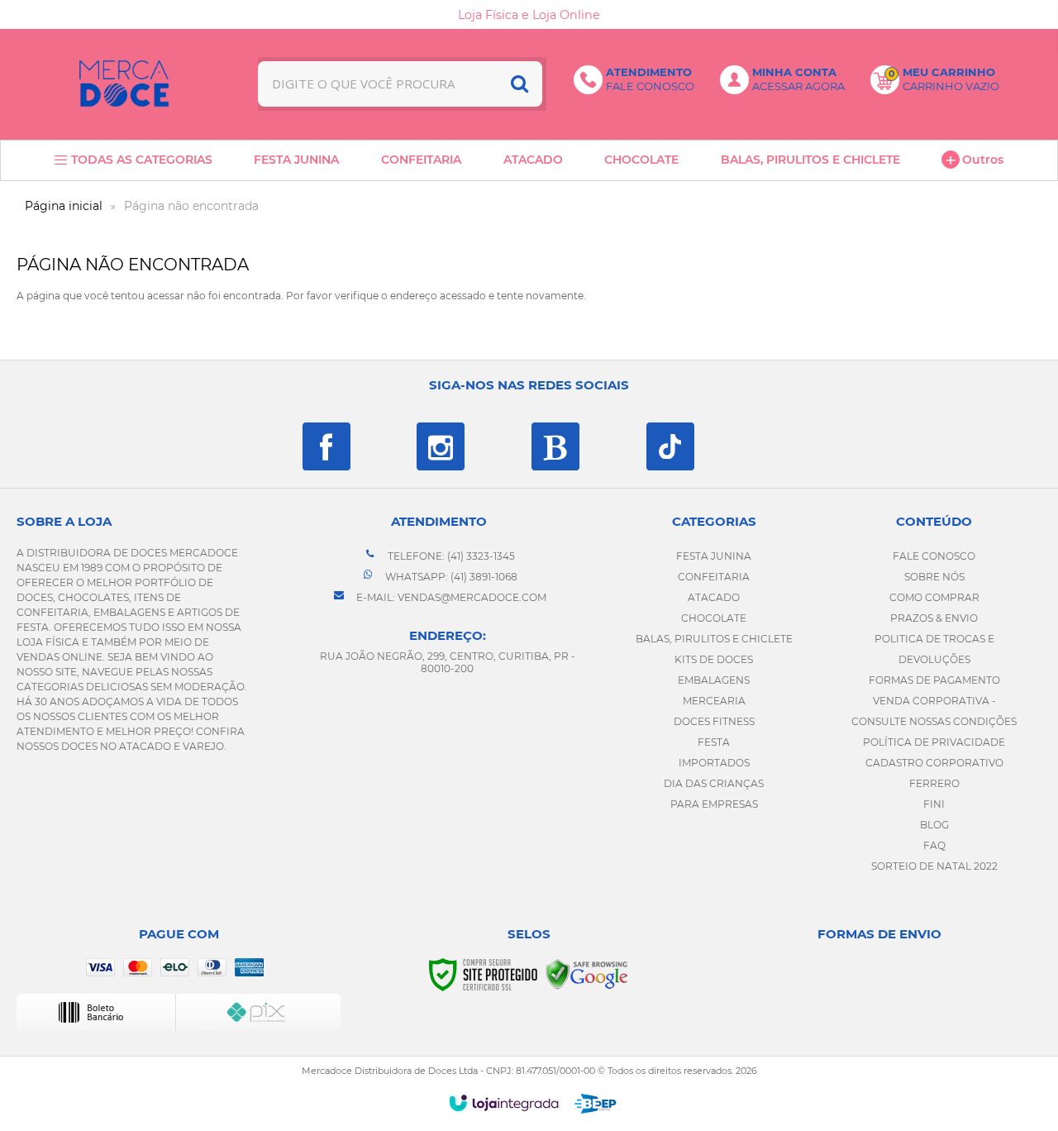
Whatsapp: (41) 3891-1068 (450, 576)
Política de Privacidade (934, 742)
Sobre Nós (934, 576)
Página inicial (63, 205)
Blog (934, 824)
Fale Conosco (934, 556)
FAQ (934, 845)
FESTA (714, 742)
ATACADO (714, 597)
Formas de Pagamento (934, 680)
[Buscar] (519, 84)
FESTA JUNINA (713, 556)
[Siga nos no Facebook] (326, 446)
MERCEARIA (714, 700)
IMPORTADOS (714, 762)
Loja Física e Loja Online (529, 14)
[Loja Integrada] (503, 1103)
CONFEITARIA (714, 576)
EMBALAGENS (714, 680)
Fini (934, 804)
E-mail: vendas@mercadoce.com (450, 597)
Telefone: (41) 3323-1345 (450, 556)
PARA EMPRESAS (714, 804)
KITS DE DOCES (713, 659)
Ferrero (934, 783)
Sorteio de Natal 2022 (934, 866)
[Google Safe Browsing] (587, 973)
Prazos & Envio (934, 618)
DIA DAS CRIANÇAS (714, 783)
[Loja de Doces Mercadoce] (124, 83)
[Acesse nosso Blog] (555, 446)
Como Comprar (934, 597)
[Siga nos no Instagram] (440, 446)
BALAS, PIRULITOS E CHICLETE (714, 638)
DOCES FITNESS (714, 721)
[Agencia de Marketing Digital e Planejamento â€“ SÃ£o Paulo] (595, 1104)
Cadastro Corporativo (934, 762)
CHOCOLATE (713, 618)
